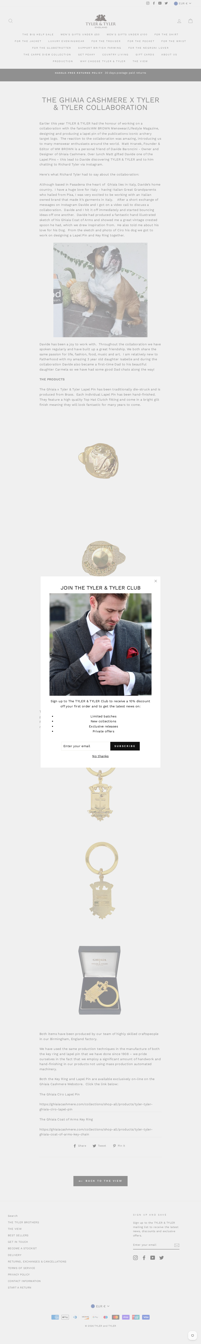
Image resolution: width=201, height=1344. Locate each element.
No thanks (100, 756)
